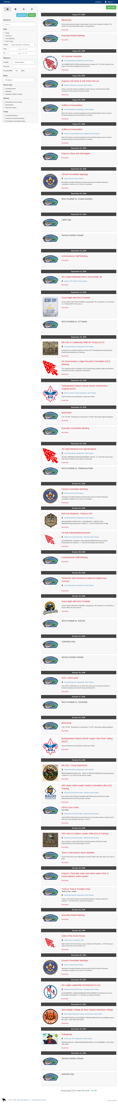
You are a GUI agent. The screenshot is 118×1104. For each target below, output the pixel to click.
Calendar (6, 2)
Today (7, 33)
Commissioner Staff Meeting (75, 256)
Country (5, 62)
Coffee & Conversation (72, 105)
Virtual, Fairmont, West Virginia (73, 178)
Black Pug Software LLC (23, 1100)
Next (93, 1091)
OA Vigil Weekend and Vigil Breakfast (79, 449)
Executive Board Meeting (73, 35)
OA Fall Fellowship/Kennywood (76, 533)
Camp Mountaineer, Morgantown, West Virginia (79, 60)
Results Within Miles (14, 71)
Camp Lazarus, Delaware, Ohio (74, 940)
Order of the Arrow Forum (73, 936)
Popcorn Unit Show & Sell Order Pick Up (80, 81)
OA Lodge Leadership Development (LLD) (81, 985)
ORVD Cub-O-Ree (70, 807)
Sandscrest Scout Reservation (14, 118)
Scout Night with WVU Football (76, 298)
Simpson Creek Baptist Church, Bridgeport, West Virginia (82, 133)
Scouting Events (10, 89)
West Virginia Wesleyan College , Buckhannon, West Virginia (83, 1014)
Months (5, 45)
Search (31, 15)
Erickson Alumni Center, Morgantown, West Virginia (80, 393)
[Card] (7, 9)
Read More (65, 30)
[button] (110, 2)
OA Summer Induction (72, 56)
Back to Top (111, 1100)
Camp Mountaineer (11, 115)
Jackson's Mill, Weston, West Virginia (75, 281)
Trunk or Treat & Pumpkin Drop (76, 889)
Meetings (8, 91)
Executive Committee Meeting (75, 428)
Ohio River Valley (10, 107)
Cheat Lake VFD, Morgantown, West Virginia (78, 1038)
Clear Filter (22, 15)
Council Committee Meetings (75, 174)
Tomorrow (8, 36)
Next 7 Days (9, 41)
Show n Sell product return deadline (78, 852)
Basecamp (66, 20)
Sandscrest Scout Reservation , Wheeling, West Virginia (81, 537)
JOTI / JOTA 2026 (70, 678)
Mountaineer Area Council (13, 102)
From (5, 49)
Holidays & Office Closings (13, 94)
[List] (23, 9)
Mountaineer (9, 105)
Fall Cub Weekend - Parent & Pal (77, 513)
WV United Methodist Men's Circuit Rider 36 (82, 277)
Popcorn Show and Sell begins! (76, 153)
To (4, 53)
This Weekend (10, 38)
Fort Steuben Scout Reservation (15, 121)
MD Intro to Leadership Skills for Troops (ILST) (83, 342)
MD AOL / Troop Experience (74, 765)
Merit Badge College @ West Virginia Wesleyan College (87, 1010)
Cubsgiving (67, 1034)
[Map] (31, 9)
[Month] (15, 9)
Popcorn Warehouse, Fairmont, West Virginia (78, 85)
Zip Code (6, 66)
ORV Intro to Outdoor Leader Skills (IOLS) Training (85, 833)
